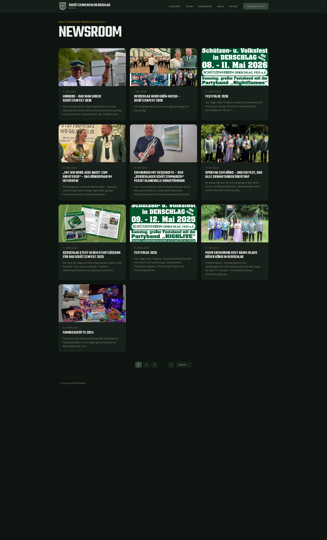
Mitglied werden (256, 6)
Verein (189, 6)
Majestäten (205, 6)
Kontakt (233, 6)
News (220, 6)
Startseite (175, 6)
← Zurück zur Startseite (72, 383)
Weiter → (184, 364)
